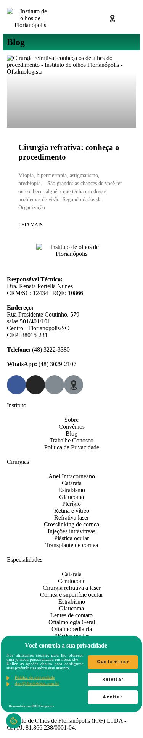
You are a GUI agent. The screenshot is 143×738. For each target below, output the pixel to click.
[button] (130, 18)
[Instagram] (86, 18)
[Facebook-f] (72, 18)
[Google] (99, 18)
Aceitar (113, 696)
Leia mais (30, 225)
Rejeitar (113, 679)
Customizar (113, 661)
